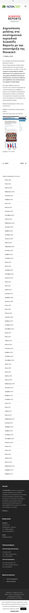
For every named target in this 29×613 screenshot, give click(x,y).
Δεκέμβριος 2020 (9, 297)
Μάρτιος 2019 (8, 344)
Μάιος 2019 (8, 336)
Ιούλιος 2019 (8, 332)
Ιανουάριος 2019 (9, 348)
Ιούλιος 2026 (8, 180)
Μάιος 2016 (8, 454)
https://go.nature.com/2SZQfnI (14, 113)
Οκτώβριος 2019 (9, 325)
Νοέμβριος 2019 (9, 321)
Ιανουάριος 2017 (9, 423)
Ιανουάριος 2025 (9, 211)
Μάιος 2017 (8, 407)
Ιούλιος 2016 (8, 446)
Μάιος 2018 (8, 372)
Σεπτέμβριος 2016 (9, 438)
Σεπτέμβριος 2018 (9, 360)
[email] (13, 2)
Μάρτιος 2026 (8, 187)
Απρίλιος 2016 (8, 458)
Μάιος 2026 (8, 183)
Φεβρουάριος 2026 (9, 191)
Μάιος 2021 (8, 285)
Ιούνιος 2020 (8, 305)
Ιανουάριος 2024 (9, 227)
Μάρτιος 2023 (8, 242)
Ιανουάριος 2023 (9, 250)
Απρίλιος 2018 (8, 375)
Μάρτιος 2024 (8, 219)
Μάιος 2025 (8, 203)
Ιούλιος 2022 (8, 262)
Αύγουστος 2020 (9, 301)
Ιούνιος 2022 (8, 266)
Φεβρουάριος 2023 (9, 246)
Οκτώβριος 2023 (9, 234)
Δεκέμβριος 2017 (9, 391)
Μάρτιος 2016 (8, 462)
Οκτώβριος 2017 (9, 399)
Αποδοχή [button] (23, 608)
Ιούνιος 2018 (8, 368)
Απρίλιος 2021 (8, 289)
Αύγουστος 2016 (9, 442)
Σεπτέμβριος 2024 (9, 215)
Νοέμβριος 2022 (9, 254)
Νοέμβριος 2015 (9, 473)
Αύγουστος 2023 (9, 238)
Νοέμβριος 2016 (9, 430)
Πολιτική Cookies (11, 581)
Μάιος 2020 (8, 309)
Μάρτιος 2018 (8, 379)
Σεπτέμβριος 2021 (9, 274)
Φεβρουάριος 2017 (9, 419)
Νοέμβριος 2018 (9, 352)
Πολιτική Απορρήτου (12, 579)
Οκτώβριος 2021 (9, 270)
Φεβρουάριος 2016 (9, 466)
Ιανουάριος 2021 (9, 293)
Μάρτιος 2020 (8, 313)
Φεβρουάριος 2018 (9, 383)
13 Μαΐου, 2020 (8, 56)
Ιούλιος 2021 (8, 281)
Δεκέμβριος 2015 (9, 470)
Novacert (7, 87)
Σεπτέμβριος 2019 (9, 328)
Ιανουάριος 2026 (9, 195)
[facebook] (15, 2)
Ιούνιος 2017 (8, 403)
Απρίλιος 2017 (8, 411)
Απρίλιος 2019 (8, 340)
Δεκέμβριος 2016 (9, 426)
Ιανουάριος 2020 (9, 317)
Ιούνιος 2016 (8, 450)
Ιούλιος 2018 (8, 364)
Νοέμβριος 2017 (9, 395)
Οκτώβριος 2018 (9, 356)
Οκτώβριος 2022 (9, 258)
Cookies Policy (14, 611)
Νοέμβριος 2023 (9, 231)
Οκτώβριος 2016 (9, 434)
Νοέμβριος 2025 (9, 199)
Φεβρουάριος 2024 (9, 223)
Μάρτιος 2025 (8, 207)
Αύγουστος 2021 (9, 278)
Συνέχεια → (5, 510)
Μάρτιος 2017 (8, 415)
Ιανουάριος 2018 (9, 387)
